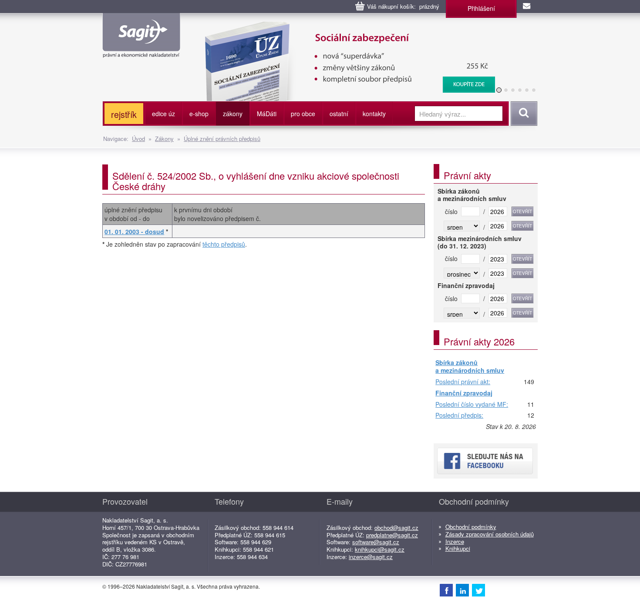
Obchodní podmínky (470, 527)
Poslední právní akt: (462, 382)
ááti (266, 113)
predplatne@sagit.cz (392, 535)
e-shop (199, 113)
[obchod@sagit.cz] (527, 6)
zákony (233, 113)
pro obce (303, 113)
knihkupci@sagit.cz (379, 549)
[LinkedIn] (462, 589)
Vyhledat (523, 113)
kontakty (374, 113)
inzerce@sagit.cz (371, 557)
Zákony (164, 138)
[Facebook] (446, 589)
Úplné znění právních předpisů (222, 138)
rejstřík (124, 114)
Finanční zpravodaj (463, 393)
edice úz (163, 113)
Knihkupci (457, 548)
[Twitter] (478, 589)
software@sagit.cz (375, 542)
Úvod (138, 138)
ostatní (339, 113)
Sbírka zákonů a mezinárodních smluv (469, 366)
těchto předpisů (223, 244)
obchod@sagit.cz (396, 527)
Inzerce (454, 541)
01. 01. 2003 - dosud (134, 231)
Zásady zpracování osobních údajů (489, 534)
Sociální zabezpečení (344, 26)
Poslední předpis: (459, 415)
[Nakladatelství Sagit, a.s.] (141, 50)
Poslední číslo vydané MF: (471, 405)
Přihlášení (481, 8)
